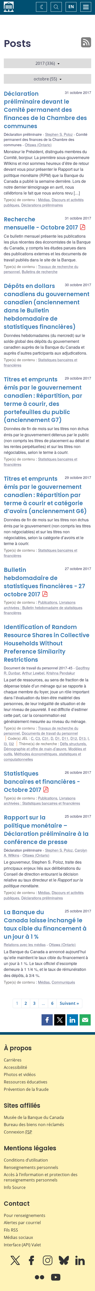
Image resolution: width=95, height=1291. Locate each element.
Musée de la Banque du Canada (34, 1117)
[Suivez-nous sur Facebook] (32, 1264)
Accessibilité (15, 1067)
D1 (57, 738)
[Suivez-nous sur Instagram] (48, 1264)
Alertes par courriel (22, 1222)
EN (71, 6)
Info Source (15, 1187)
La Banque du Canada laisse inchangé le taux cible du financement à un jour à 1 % (45, 924)
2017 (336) (45, 63)
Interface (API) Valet (22, 1245)
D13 (82, 738)
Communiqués (63, 982)
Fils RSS (11, 1230)
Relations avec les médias (25, 944)
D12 (73, 738)
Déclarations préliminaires (42, 205)
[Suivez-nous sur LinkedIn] (80, 1264)
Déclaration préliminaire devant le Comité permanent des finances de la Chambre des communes (45, 110)
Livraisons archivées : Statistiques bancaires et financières (42, 800)
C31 (45, 738)
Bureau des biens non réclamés (34, 1124)
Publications (47, 602)
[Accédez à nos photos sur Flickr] (40, 1281)
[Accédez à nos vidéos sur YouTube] (55, 1281)
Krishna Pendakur (60, 672)
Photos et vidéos (20, 1074)
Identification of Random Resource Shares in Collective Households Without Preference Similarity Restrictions (46, 643)
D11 (65, 738)
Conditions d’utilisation (26, 1160)
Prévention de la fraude (26, 1089)
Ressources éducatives (25, 1082)
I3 (5, 743)
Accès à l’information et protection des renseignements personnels (41, 1177)
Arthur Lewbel (33, 672)
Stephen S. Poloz (59, 134)
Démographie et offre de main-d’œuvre (35, 748)
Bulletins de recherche (40, 271)
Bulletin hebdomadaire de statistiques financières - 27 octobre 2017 (44, 582)
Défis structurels (73, 743)
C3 (37, 738)
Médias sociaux (18, 1237)
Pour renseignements (24, 1215)
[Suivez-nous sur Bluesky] (64, 1264)
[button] (47, 1019)
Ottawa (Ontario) (38, 144)
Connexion (18, 1132)
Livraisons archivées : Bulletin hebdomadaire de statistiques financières (43, 607)
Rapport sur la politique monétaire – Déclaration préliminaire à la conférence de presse (46, 830)
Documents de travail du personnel (50, 733)
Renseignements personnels (31, 1167)
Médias (44, 199)
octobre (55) (45, 79)
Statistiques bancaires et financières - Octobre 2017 (42, 782)
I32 (11, 743)
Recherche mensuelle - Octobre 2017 (41, 223)
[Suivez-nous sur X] (16, 1264)
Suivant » (69, 1003)
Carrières (13, 1060)
